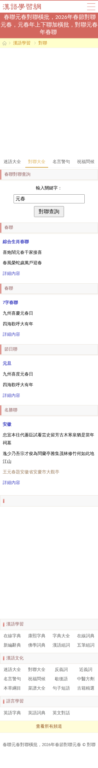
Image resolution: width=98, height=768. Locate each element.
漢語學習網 (27, 6)
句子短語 (61, 688)
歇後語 (61, 679)
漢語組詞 (61, 645)
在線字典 (12, 636)
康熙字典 (36, 636)
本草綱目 (12, 688)
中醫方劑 (85, 679)
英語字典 (12, 713)
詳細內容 (11, 274)
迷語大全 (12, 162)
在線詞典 (85, 636)
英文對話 (61, 713)
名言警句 (61, 162)
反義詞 (61, 670)
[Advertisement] (49, 102)
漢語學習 (21, 43)
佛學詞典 (36, 645)
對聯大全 (36, 162)
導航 (91, 6)
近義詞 (85, 670)
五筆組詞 (85, 645)
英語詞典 (36, 713)
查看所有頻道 (49, 726)
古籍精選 (85, 688)
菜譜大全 (36, 688)
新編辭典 (12, 645)
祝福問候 (85, 162)
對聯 (42, 43)
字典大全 (61, 636)
